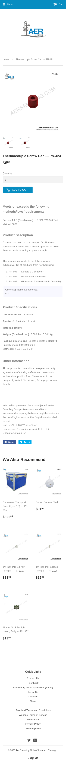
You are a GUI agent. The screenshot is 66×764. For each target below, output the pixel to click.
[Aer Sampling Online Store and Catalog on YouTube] (35, 740)
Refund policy (33, 728)
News (33, 701)
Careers (33, 696)
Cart (60, 4)
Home (6, 59)
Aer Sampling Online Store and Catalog (36, 750)
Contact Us (33, 678)
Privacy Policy (33, 723)
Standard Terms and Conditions (33, 710)
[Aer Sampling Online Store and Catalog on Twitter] (29, 740)
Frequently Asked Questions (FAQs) (33, 687)
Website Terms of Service (33, 714)
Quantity (7, 173)
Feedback (33, 682)
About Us (33, 692)
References (33, 719)
